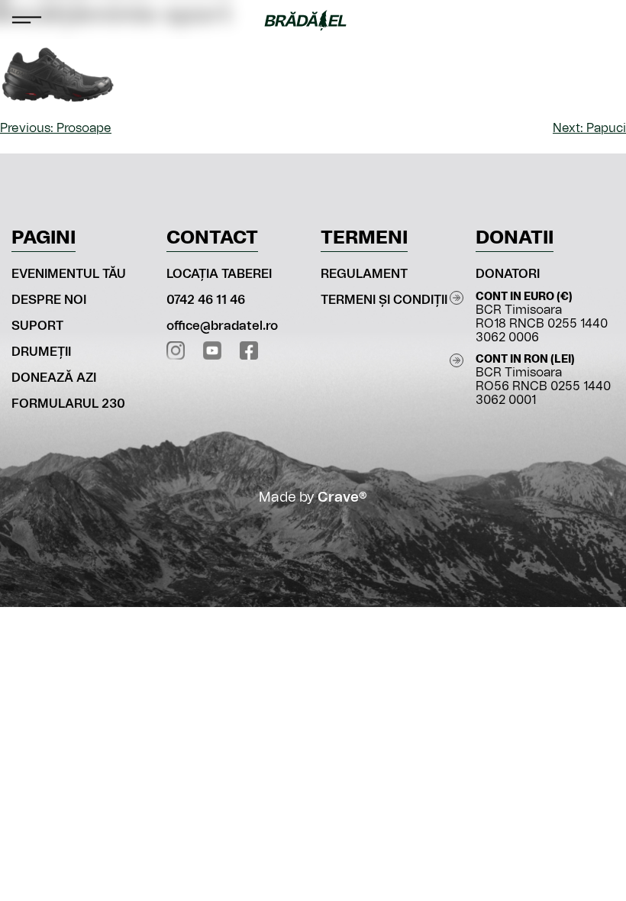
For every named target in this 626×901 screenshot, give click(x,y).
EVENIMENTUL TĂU (68, 274)
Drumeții (41, 352)
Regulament (364, 274)
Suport (37, 326)
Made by (313, 498)
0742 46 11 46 (205, 300)
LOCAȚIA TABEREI (219, 274)
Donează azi (53, 378)
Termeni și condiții (384, 300)
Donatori (508, 274)
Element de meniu (599, 20)
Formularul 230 (68, 404)
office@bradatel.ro (222, 326)
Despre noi (48, 300)
